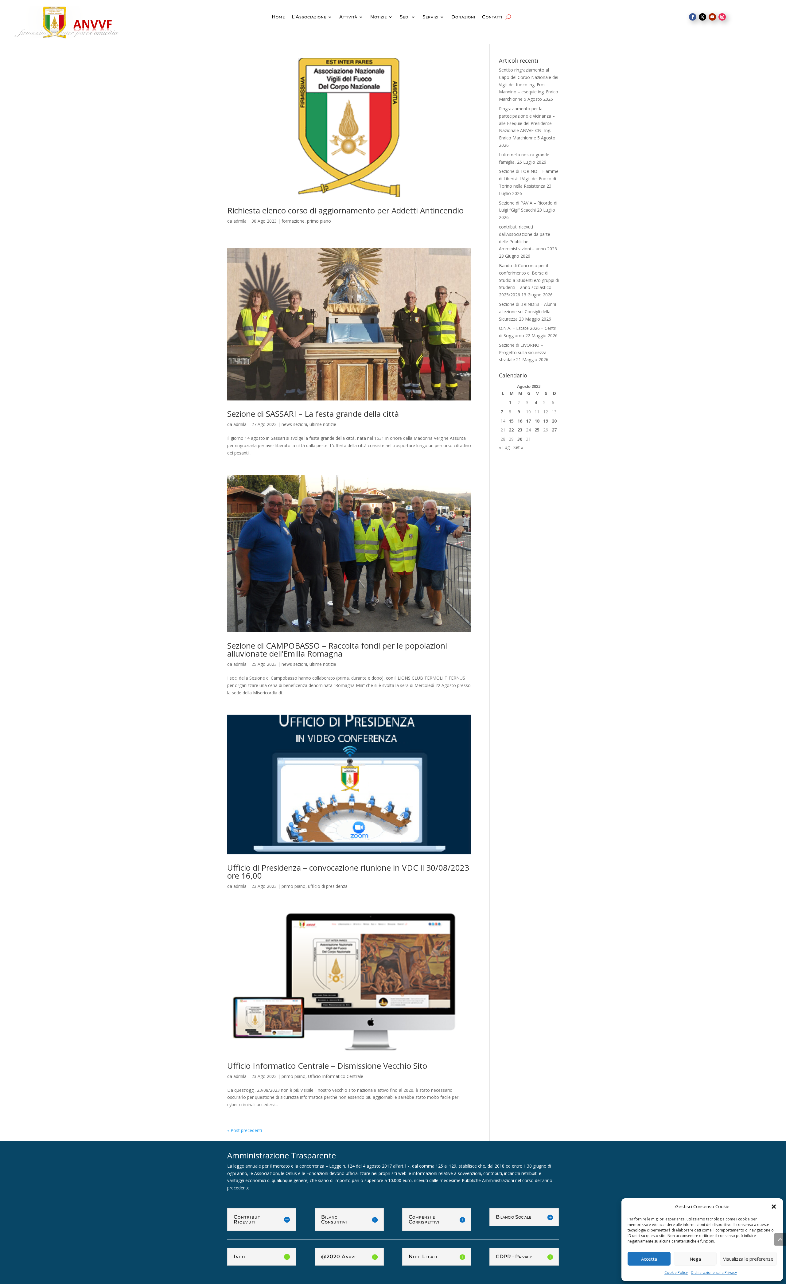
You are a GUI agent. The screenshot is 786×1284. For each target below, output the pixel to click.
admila (240, 221)
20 (554, 421)
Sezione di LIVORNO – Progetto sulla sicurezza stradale (523, 352)
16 (519, 421)
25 (537, 430)
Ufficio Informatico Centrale (335, 1076)
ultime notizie (322, 424)
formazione (293, 221)
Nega (695, 1259)
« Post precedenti (244, 1130)
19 (545, 421)
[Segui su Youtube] (712, 17)
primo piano (319, 221)
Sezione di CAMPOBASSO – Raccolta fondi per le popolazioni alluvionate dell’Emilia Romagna (337, 649)
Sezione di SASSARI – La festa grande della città (313, 413)
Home (278, 17)
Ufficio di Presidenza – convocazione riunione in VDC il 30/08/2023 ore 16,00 (348, 871)
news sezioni (294, 424)
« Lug (504, 447)
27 (554, 430)
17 (528, 421)
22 (511, 430)
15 (511, 421)
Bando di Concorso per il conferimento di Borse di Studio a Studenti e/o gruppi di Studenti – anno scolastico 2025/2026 (529, 280)
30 (519, 439)
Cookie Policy (676, 1272)
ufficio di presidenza (328, 886)
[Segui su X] (702, 17)
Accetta (649, 1259)
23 (519, 430)
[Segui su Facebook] (692, 17)
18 (537, 421)
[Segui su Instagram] (722, 17)
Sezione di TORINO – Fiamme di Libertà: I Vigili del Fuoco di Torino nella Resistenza (528, 178)
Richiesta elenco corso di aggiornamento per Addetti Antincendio (345, 210)
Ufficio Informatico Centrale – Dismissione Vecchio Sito (327, 1065)
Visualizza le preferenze (748, 1259)
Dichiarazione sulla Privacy (714, 1272)
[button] (774, 1207)
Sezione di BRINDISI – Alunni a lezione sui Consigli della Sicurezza (527, 311)
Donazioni (463, 17)
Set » (518, 447)
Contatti (492, 17)
